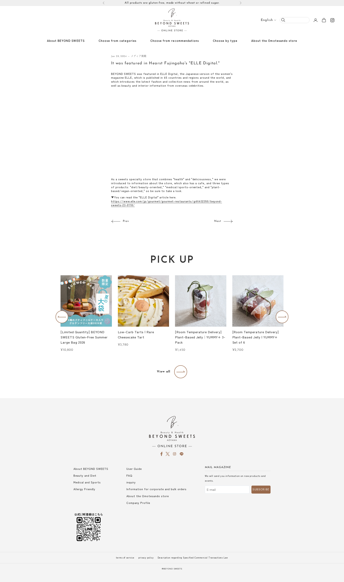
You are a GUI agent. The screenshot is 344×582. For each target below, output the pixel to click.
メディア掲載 (138, 56)
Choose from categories (117, 40)
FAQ (129, 475)
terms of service (125, 557)
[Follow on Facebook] (161, 454)
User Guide (134, 469)
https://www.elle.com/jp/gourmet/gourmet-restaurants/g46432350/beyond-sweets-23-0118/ (166, 203)
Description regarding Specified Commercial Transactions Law (193, 557)
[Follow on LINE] (182, 454)
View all (163, 371)
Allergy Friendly (84, 489)
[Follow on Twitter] (168, 454)
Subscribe (261, 489)
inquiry (131, 482)
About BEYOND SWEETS (66, 40)
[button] (62, 317)
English (267, 20)
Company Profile (138, 503)
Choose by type (225, 40)
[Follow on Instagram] (332, 20)
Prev (126, 221)
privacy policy (145, 557)
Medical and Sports (87, 482)
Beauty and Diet (84, 475)
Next (217, 221)
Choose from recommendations (174, 40)
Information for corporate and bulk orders (156, 489)
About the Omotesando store (274, 40)
